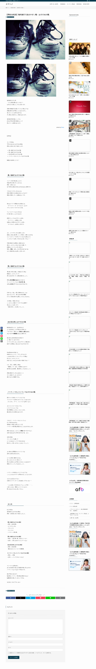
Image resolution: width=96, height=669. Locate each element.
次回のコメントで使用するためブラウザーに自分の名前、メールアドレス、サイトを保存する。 (31, 652)
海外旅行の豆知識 (11, 590)
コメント (10, 618)
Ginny (62, 127)
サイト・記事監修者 (74, 503)
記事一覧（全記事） (74, 517)
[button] (10, 598)
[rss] (87, 1)
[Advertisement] (79, 27)
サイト (9, 647)
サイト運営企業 (73, 506)
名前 (9, 636)
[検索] (89, 1)
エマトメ (9, 4)
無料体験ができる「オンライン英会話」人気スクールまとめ (79, 514)
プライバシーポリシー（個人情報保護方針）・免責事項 (79, 510)
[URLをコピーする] (60, 598)
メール (10, 642)
